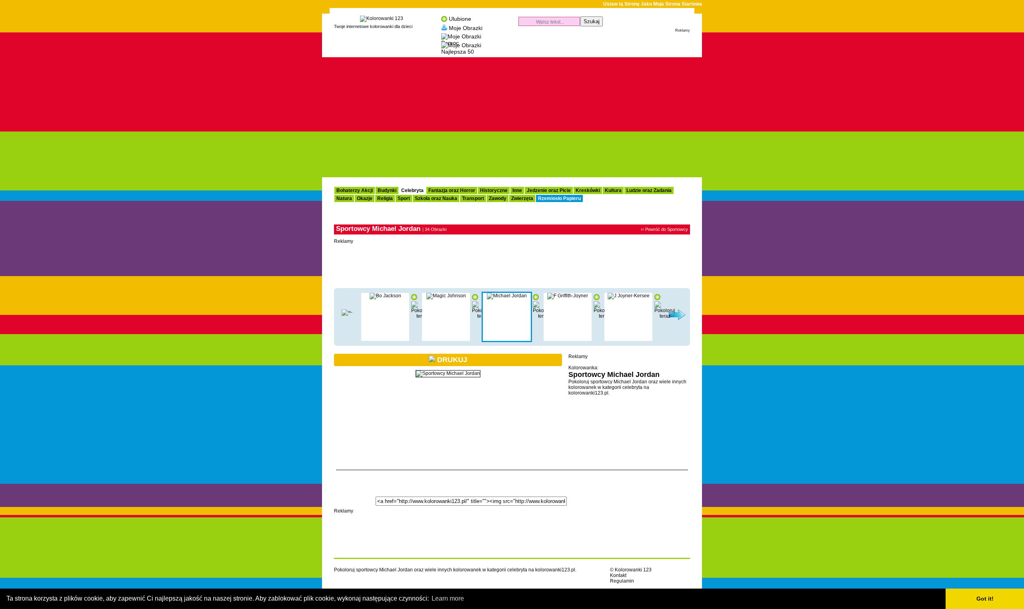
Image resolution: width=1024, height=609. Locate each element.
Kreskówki (588, 190)
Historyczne (494, 190)
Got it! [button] (985, 598)
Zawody (497, 198)
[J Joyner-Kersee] (629, 295)
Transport (473, 198)
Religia (385, 198)
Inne (517, 190)
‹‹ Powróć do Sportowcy (664, 229)
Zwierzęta (522, 198)
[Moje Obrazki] (444, 27)
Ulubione (460, 19)
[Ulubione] (444, 19)
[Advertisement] (596, 46)
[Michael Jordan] (507, 295)
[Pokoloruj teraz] (664, 316)
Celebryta (412, 190)
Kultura (613, 190)
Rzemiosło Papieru (559, 198)
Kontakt (618, 575)
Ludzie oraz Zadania (649, 190)
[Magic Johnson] (347, 312)
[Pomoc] (461, 35)
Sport (404, 198)
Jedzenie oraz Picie (549, 190)
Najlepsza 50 (457, 51)
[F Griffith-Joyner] (567, 295)
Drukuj (451, 360)
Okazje (364, 198)
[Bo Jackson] (385, 295)
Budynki (387, 190)
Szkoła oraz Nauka (436, 198)
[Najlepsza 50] (461, 44)
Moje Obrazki (465, 27)
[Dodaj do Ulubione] (414, 298)
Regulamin (622, 581)
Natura (344, 198)
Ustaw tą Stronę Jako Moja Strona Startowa (652, 4)
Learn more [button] (448, 598)
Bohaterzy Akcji (354, 190)
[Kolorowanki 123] (381, 18)
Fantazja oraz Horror (451, 190)
